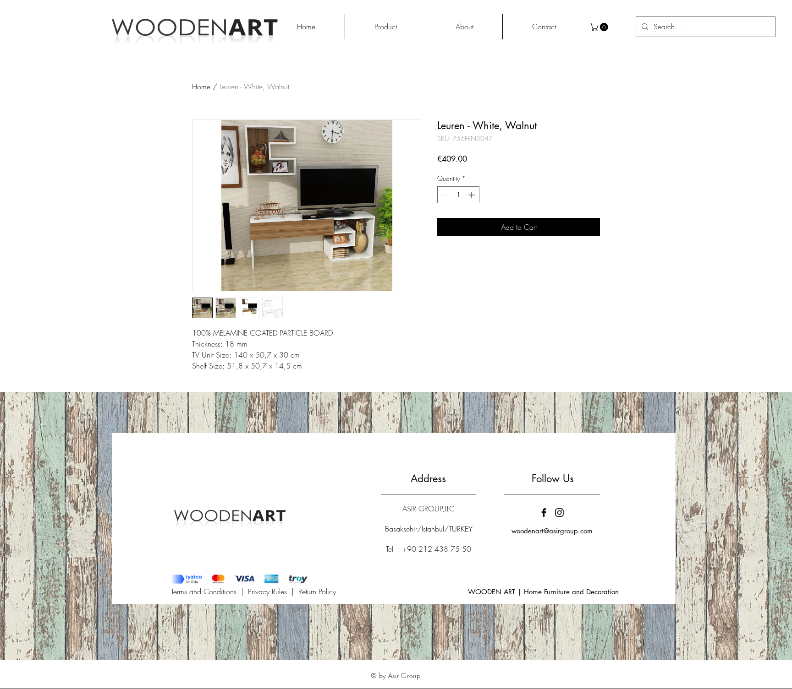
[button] (600, 27)
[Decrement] (444, 195)
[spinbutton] (458, 195)
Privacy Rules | (273, 591)
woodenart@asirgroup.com (552, 530)
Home (201, 86)
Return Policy (317, 591)
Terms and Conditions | (209, 591)
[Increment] (472, 195)
